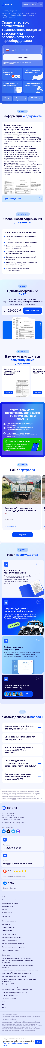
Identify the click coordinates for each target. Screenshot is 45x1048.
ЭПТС (4, 1004)
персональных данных (8, 63)
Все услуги (6, 924)
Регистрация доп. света (10, 950)
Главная (5, 11)
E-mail (5, 861)
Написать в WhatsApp (19, 441)
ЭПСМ (4, 1007)
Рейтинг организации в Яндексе (14, 876)
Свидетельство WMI (9, 999)
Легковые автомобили (10, 900)
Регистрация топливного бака (13, 944)
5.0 (9, 871)
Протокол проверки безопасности (14, 976)
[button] (32, 311)
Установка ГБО (7, 931)
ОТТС (4, 1002)
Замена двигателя (8, 927)
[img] (35, 446)
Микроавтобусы (8, 906)
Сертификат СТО (8, 984)
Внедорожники (7, 913)
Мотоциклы (6, 916)
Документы (14, 11)
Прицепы (5, 909)
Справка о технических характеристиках (17, 990)
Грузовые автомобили (10, 903)
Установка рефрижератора (11, 937)
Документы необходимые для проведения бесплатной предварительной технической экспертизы (17, 960)
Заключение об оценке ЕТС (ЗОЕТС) (14, 993)
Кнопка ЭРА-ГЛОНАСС (10, 996)
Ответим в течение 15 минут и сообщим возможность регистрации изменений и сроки (17, 447)
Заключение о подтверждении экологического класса (21, 987)
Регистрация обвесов (9, 940)
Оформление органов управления (14, 947)
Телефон (6, 845)
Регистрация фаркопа (10, 934)
